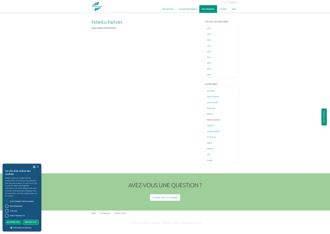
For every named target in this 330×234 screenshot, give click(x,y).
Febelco (210, 114)
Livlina (209, 143)
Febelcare (211, 108)
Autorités (211, 91)
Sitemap (176, 223)
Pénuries (210, 149)
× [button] (38, 167)
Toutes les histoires (216, 21)
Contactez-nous (324, 117)
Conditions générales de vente (191, 223)
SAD (208, 154)
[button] (22, 227)
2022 (209, 51)
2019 (209, 69)
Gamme (210, 125)
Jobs (234, 9)
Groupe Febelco (213, 131)
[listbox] (34, 167)
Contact (223, 9)
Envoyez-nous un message (165, 197)
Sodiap (210, 160)
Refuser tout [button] (31, 222)
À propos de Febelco (188, 9)
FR (222, 2)
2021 (209, 57)
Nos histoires (208, 9)
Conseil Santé (212, 102)
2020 (209, 63)
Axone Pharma (213, 97)
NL (225, 2)
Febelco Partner (213, 120)
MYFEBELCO (233, 2)
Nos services (168, 9)
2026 (209, 28)
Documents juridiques (141, 223)
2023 (209, 46)
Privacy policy (155, 223)
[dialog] (22, 197)
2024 (209, 40)
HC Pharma (211, 137)
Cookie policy (167, 223)
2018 (209, 75)
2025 (209, 34)
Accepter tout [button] (13, 222)
